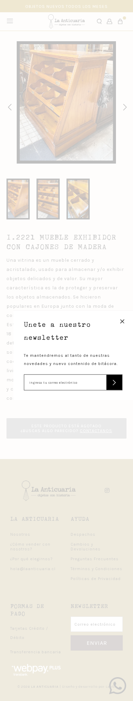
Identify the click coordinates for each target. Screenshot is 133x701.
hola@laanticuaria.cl (33, 568)
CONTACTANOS (96, 430)
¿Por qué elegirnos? (31, 559)
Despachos (83, 534)
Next (124, 106)
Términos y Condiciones (96, 568)
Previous (8, 106)
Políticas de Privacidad (96, 578)
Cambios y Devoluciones (86, 546)
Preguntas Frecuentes (95, 559)
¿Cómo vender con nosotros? (30, 546)
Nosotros (20, 534)
